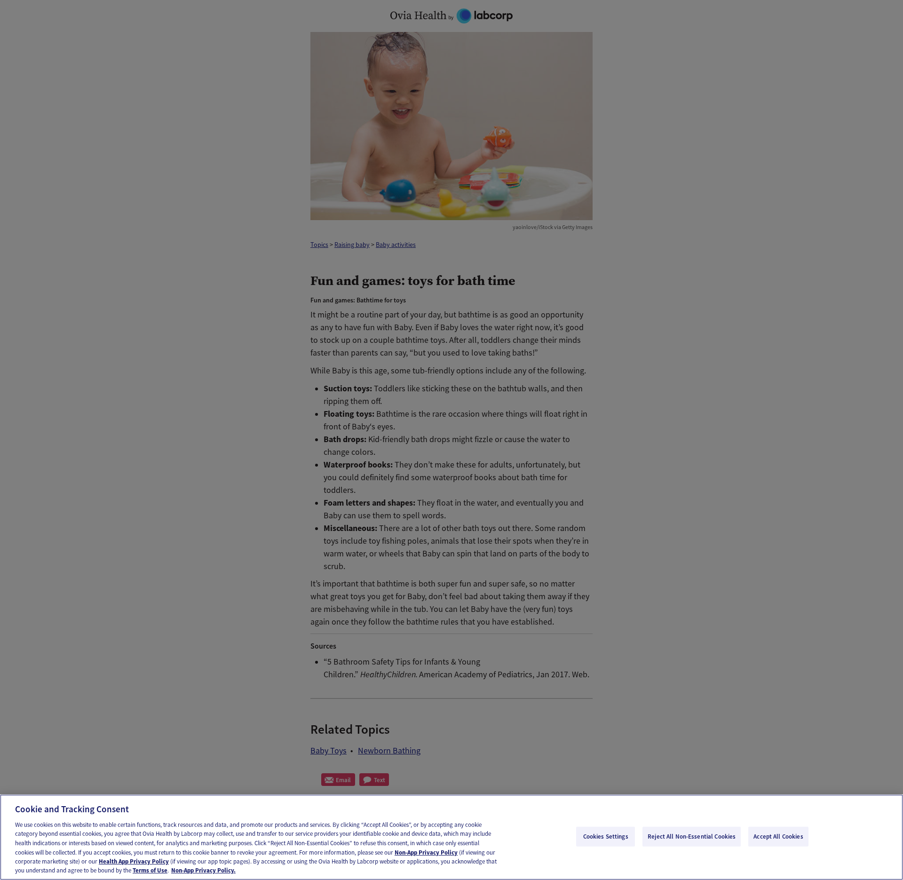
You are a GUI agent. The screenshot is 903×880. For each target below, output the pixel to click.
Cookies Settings (605, 836)
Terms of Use (150, 870)
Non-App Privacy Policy (426, 852)
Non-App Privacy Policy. (203, 870)
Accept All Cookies (778, 836)
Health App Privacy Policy (134, 861)
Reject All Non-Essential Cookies (692, 836)
